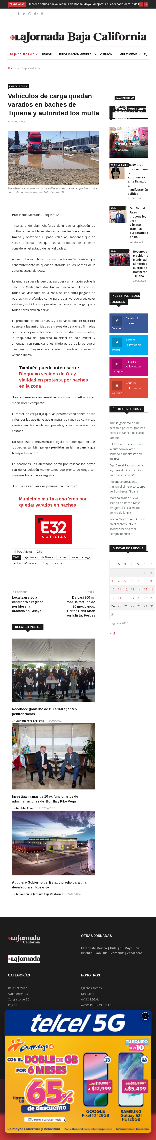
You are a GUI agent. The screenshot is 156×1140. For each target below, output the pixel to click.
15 (145, 589)
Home (12, 68)
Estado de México (94, 948)
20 (132, 598)
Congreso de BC (18, 999)
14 (139, 589)
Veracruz (117, 953)
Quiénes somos (91, 988)
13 (132, 589)
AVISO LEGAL (90, 999)
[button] (141, 4)
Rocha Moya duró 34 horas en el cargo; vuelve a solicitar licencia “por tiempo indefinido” (127, 526)
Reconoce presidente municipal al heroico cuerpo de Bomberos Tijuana (140, 264)
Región (46, 54)
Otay (45, 563)
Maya (128, 948)
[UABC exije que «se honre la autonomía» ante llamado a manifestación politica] (117, 172)
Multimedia (128, 54)
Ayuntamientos (18, 994)
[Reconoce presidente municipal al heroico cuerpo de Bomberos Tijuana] (119, 258)
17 (113, 598)
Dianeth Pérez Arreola (29, 720)
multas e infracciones (25, 563)
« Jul (112, 633)
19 (126, 598)
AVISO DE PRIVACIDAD (96, 1005)
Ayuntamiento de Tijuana (38, 557)
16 (152, 589)
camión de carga (80, 557)
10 (113, 589)
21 (139, 598)
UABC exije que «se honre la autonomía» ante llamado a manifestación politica (126, 451)
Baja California (22, 54)
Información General (76, 54)
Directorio (87, 994)
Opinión (106, 54)
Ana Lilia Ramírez (26, 808)
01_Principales (119, 165)
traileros (57, 563)
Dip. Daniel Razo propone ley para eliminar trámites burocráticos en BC (126, 470)
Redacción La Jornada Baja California (39, 894)
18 (119, 598)
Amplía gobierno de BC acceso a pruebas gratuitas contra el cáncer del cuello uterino (127, 430)
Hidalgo (115, 948)
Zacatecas (134, 953)
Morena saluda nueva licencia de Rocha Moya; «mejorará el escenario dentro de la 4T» (88, 4)
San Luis (101, 953)
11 (119, 589)
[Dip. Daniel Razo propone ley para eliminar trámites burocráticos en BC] (118, 215)
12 (126, 589)
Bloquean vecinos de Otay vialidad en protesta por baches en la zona (53, 380)
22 (145, 598)
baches (62, 557)
